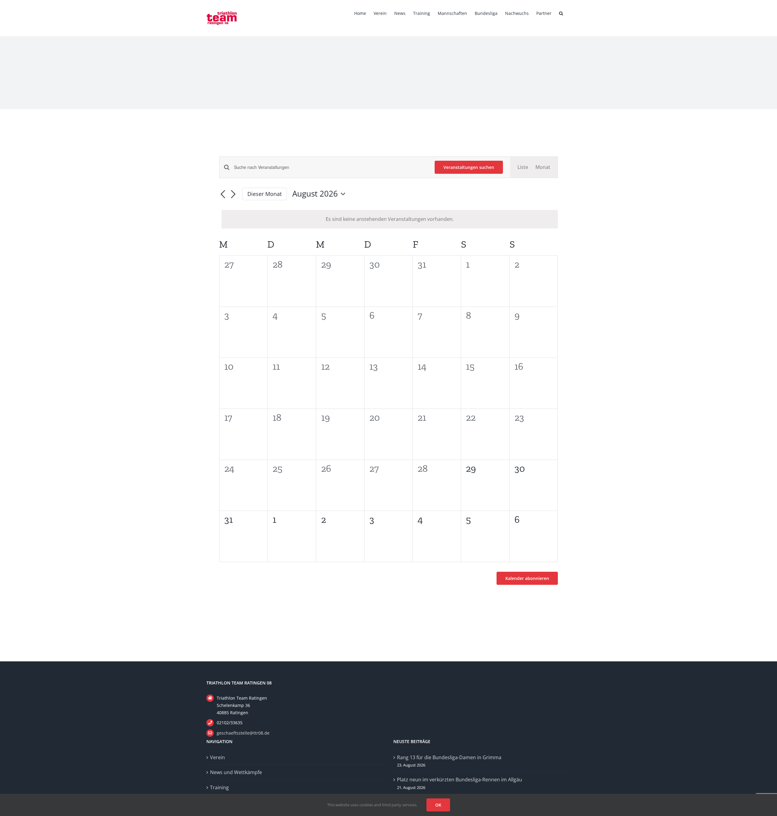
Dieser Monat (264, 193)
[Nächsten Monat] (233, 194)
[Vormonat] (222, 194)
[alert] (390, 219)
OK (438, 805)
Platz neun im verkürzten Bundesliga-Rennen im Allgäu (459, 779)
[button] (561, 13)
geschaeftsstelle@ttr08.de (243, 733)
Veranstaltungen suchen (468, 167)
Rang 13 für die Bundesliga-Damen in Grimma (449, 757)
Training (219, 787)
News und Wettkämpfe (236, 772)
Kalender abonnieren (527, 578)
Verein (217, 757)
